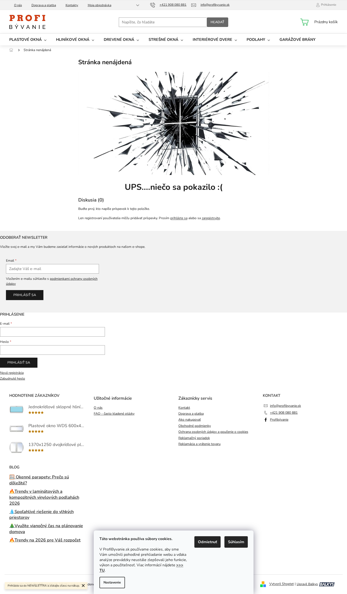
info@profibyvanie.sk (285, 405)
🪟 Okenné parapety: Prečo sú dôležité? (39, 480)
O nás (18, 5)
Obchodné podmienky (194, 426)
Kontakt (184, 407)
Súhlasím (236, 542)
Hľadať (217, 22)
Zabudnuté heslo (12, 378)
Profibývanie (279, 419)
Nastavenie (112, 582)
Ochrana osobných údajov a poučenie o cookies (213, 432)
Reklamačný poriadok (194, 438)
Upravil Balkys (307, 584)
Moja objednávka (99, 5)
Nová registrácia (12, 373)
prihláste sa (178, 218)
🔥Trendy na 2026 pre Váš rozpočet (45, 540)
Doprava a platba (43, 5)
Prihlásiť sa (24, 295)
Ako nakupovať (189, 419)
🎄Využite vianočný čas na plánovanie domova (46, 529)
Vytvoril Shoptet (281, 584)
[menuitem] (28, 39)
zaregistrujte (211, 218)
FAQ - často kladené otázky (114, 413)
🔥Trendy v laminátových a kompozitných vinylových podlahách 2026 (44, 497)
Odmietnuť (207, 542)
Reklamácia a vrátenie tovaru (199, 444)
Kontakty (72, 5)
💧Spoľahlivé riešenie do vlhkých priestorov (41, 514)
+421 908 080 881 (284, 412)
